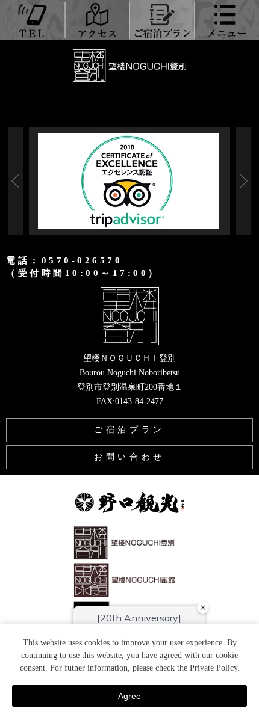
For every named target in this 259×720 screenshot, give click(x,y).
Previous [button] (15, 181)
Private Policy (213, 667)
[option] (129, 181)
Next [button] (243, 181)
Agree (129, 696)
